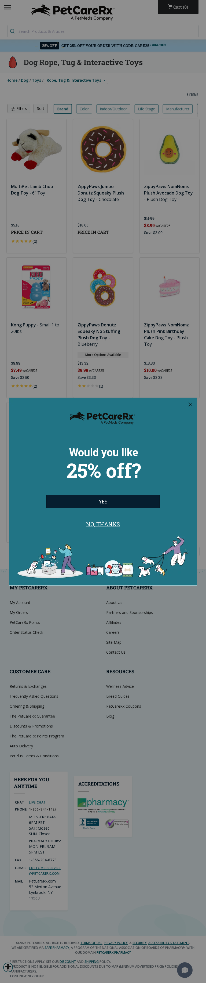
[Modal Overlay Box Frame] (103, 492)
